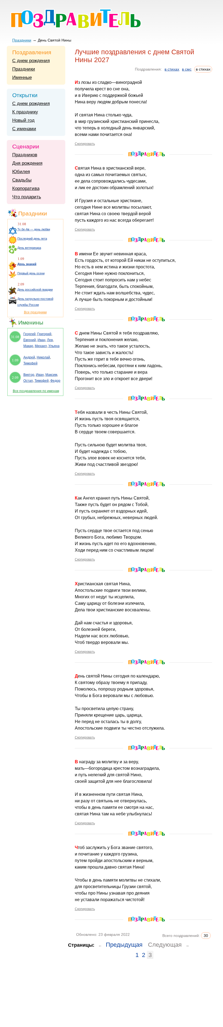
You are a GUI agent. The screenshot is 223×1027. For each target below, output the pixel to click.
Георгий (29, 334)
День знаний (26, 264)
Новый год (23, 120)
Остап (28, 381)
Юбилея (21, 171)
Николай (43, 357)
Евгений (29, 340)
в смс (186, 69)
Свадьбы (22, 180)
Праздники (21, 40)
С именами (24, 128)
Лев (50, 340)
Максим (51, 375)
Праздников (24, 154)
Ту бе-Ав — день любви (33, 229)
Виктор (28, 375)
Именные (22, 77)
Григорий (44, 334)
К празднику (25, 112)
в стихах (172, 69)
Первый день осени (31, 273)
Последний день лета (32, 238)
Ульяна (54, 346)
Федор (55, 381)
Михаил (41, 346)
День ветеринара (29, 247)
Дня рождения (27, 163)
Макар (28, 346)
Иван (41, 340)
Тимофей (30, 363)
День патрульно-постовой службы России (35, 301)
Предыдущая (124, 944)
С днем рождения (31, 60)
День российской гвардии (35, 289)
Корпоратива (25, 188)
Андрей (29, 357)
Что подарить (26, 196)
